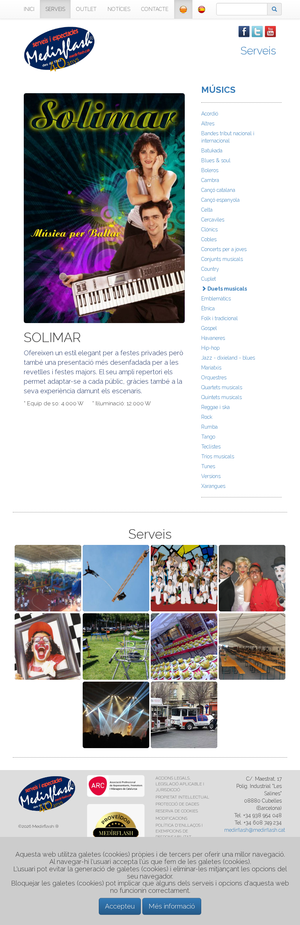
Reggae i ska (215, 407)
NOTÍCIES (119, 9)
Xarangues (213, 486)
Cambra (210, 180)
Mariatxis (211, 368)
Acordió (209, 114)
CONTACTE (154, 9)
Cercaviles (212, 220)
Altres (207, 123)
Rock (206, 417)
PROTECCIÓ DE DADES (177, 804)
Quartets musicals (221, 387)
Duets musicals (226, 289)
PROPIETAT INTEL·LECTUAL (182, 797)
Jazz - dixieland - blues (228, 358)
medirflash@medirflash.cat (254, 830)
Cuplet (208, 279)
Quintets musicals (221, 397)
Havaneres (213, 338)
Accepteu (120, 906)
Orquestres (213, 377)
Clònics (209, 229)
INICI (29, 9)
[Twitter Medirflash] (257, 31)
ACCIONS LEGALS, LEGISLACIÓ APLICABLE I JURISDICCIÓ (179, 784)
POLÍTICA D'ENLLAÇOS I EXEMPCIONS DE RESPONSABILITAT (179, 831)
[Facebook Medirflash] (244, 31)
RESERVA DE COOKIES (176, 811)
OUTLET (86, 9)
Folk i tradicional (219, 318)
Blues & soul (215, 160)
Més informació (172, 906)
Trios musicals (217, 456)
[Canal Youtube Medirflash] (270, 31)
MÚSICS (218, 89)
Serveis (258, 50)
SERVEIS (55, 9)
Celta (207, 210)
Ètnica (208, 308)
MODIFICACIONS (171, 818)
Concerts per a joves (224, 249)
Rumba (209, 427)
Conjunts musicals (222, 259)
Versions (211, 476)
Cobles (209, 239)
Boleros (209, 170)
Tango (208, 437)
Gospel (209, 328)
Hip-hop (210, 348)
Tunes (208, 466)
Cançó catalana (218, 190)
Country (210, 269)
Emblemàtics (216, 299)
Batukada (211, 150)
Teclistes (211, 447)
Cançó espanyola (220, 200)
